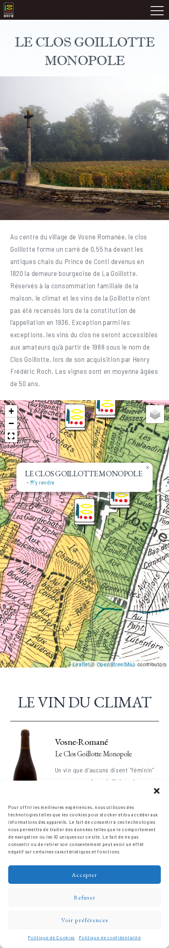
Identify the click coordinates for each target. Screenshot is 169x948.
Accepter (84, 874)
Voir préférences (84, 920)
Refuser (85, 897)
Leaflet (81, 664)
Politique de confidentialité (110, 937)
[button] (157, 791)
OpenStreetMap (116, 664)
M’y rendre (42, 482)
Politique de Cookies (51, 937)
